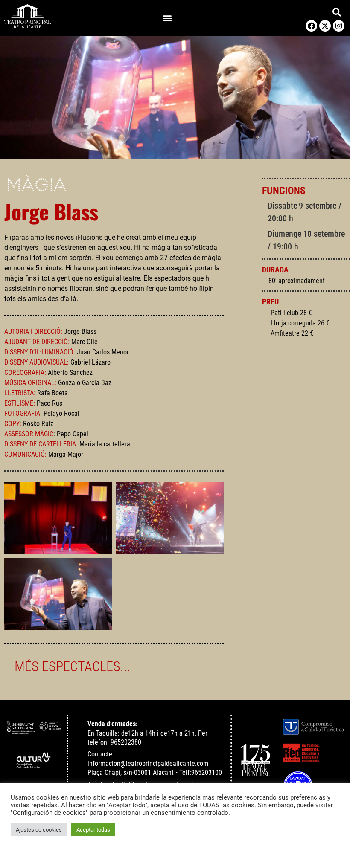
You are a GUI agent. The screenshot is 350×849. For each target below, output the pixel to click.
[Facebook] (311, 26)
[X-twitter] (325, 26)
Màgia (36, 186)
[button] (167, 18)
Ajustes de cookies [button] (39, 829)
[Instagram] (338, 26)
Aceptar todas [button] (93, 829)
